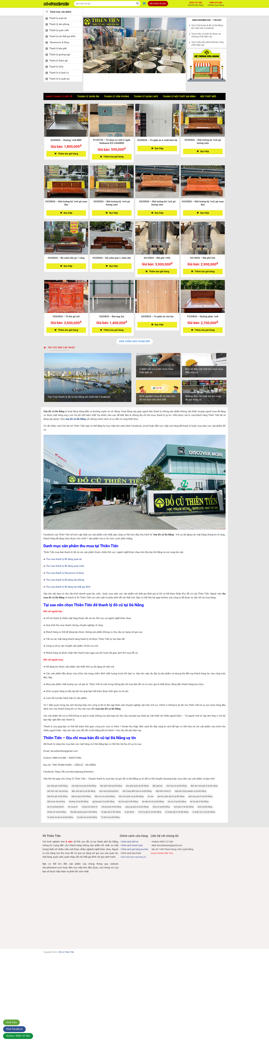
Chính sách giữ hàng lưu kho (134, 849)
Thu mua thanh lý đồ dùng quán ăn (64, 559)
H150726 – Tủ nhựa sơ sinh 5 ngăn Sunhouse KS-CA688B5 (111, 141)
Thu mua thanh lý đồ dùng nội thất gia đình (68, 586)
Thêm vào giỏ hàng (68, 153)
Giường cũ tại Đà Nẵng (78, 801)
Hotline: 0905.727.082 (18, 1035)
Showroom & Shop (59, 42)
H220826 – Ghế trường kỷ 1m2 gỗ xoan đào (203, 203)
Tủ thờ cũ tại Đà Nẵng (110, 817)
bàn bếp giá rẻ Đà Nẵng (57, 786)
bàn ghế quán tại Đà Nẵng (137, 786)
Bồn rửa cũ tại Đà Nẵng (105, 796)
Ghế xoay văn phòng (56, 801)
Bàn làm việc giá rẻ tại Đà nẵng (204, 786)
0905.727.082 (195, 3)
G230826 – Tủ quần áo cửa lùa (157, 316)
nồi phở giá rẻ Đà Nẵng (111, 807)
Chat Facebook (14, 1029)
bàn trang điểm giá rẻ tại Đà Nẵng (137, 791)
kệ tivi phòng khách (55, 807)
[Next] (180, 45)
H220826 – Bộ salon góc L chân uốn (112, 258)
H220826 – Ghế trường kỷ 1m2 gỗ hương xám (157, 203)
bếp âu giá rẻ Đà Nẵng (81, 796)
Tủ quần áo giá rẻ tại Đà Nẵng (60, 817)
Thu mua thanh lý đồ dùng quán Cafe (65, 566)
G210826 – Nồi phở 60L (202, 258)
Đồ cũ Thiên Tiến (66, 952)
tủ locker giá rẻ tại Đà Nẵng (176, 812)
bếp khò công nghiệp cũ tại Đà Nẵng (190, 791)
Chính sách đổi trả (129, 841)
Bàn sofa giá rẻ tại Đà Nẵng (83, 791)
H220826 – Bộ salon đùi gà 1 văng (66, 258)
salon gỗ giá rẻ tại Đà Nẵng (137, 807)
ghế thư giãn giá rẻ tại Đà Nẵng (171, 796)
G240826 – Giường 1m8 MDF (66, 140)
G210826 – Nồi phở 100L (157, 258)
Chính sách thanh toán (132, 845)
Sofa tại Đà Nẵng (205, 807)
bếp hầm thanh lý (163, 791)
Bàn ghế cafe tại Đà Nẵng (111, 786)
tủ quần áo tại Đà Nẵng (87, 817)
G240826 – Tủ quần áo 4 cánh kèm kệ (157, 140)
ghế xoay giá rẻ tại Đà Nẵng (200, 796)
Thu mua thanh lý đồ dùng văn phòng (65, 579)
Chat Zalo (11, 1022)
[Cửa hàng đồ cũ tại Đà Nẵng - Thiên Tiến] (56, 4)
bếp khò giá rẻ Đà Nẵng (57, 796)
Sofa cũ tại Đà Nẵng (161, 807)
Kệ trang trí (73, 807)
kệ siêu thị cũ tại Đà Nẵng (153, 801)
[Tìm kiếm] (137, 3)
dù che (150, 796)
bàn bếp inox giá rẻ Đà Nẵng (84, 786)
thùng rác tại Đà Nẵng (56, 812)
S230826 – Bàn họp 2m (111, 316)
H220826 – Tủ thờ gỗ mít (66, 316)
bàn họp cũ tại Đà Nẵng (177, 786)
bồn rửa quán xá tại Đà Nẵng (131, 796)
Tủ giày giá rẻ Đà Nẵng (110, 812)
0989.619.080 (216, 3)
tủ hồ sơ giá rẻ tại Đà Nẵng (149, 812)
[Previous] (89, 45)
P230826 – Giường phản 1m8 (202, 316)
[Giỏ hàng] (144, 3)
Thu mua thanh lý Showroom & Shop (65, 573)
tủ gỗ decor (129, 812)
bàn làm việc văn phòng (57, 791)
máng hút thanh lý (89, 807)
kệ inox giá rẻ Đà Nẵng (128, 801)
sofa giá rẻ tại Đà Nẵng (183, 807)
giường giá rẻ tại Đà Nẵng (103, 801)
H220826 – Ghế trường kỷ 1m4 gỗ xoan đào (66, 203)
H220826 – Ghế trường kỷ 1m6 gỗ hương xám (203, 141)
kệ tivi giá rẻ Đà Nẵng (199, 801)
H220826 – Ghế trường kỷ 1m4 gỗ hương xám (112, 203)
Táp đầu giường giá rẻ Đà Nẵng (83, 812)
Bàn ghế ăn (157, 786)
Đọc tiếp (159, 148)
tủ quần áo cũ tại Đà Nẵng (204, 812)
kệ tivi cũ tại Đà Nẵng (177, 801)
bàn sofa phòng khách (108, 791)
